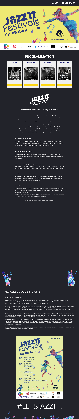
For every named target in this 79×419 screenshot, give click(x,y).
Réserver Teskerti (14, 85)
